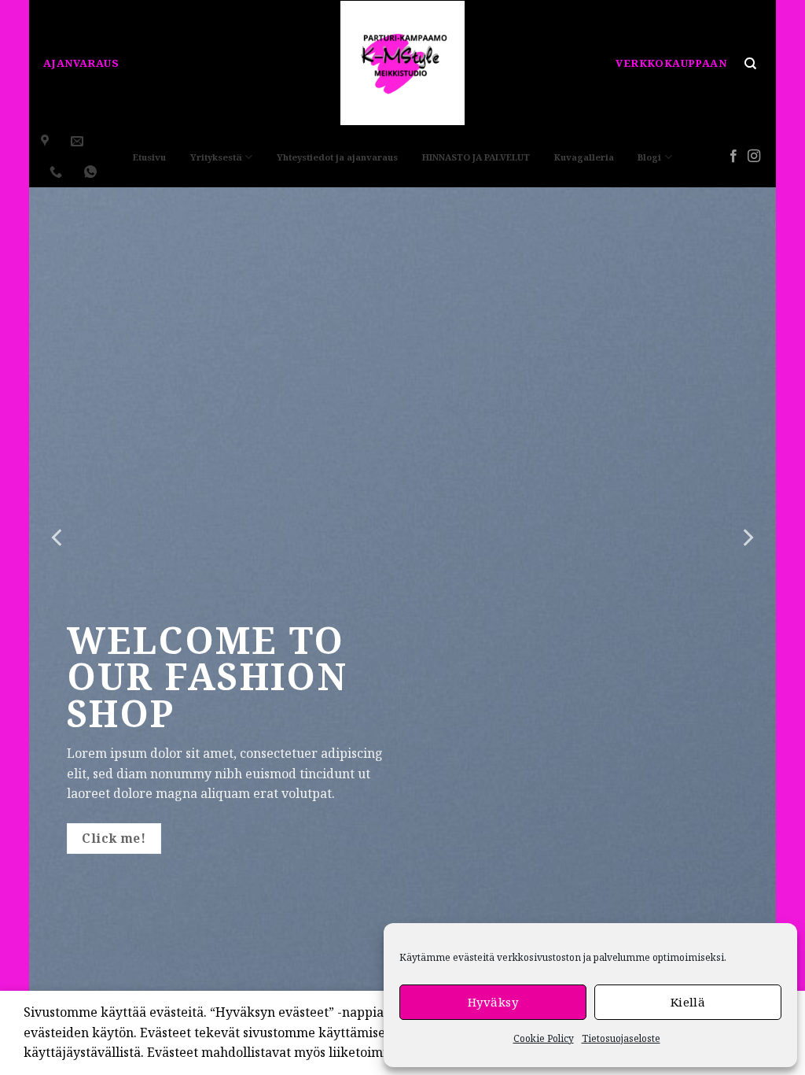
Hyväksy (493, 1002)
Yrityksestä (216, 157)
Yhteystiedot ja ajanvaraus (337, 157)
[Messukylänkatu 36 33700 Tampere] (47, 141)
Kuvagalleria (584, 157)
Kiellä (688, 1002)
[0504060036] (92, 172)
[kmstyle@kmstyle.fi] (79, 141)
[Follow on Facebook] (733, 157)
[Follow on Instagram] (754, 157)
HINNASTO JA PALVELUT (476, 157)
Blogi (649, 157)
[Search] (750, 64)
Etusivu (149, 157)
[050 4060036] (58, 172)
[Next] (747, 537)
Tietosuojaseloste (621, 1038)
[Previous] (58, 537)
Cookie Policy (543, 1038)
